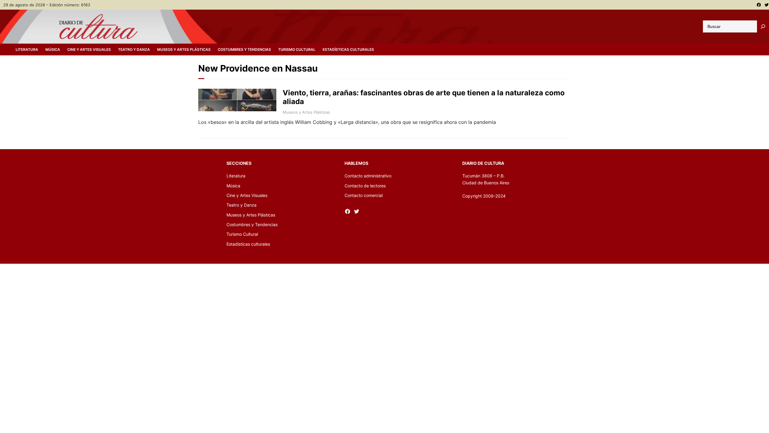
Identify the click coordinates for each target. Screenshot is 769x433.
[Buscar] (763, 26)
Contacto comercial (364, 195)
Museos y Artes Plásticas (306, 112)
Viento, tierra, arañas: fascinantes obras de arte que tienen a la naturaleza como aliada (424, 97)
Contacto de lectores (365, 185)
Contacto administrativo (368, 175)
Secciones (238, 163)
